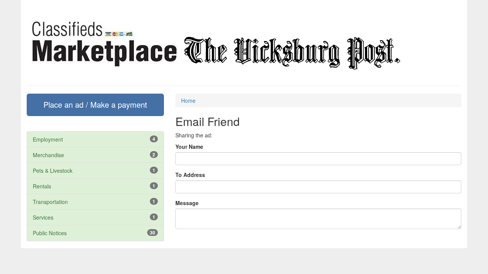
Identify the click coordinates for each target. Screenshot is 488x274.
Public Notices (50, 233)
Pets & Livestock (52, 170)
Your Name (189, 146)
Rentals (42, 186)
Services (43, 217)
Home (188, 100)
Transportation (50, 202)
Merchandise (48, 155)
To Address (190, 174)
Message (187, 203)
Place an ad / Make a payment (95, 104)
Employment (48, 139)
